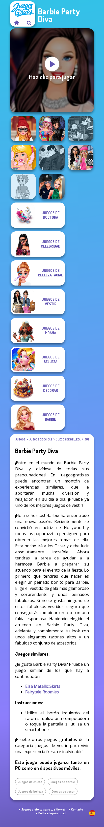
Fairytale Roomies (42, 692)
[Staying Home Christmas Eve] (23, 128)
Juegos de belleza (68, 439)
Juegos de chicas (40, 439)
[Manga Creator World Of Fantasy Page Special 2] (80, 128)
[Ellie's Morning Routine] (23, 157)
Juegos (20, 439)
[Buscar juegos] (29, 23)
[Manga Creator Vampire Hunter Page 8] (52, 157)
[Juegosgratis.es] (16, 23)
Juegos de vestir (63, 791)
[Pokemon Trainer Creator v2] (23, 186)
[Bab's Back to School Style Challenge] (80, 157)
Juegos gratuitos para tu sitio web (43, 809)
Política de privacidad (52, 813)
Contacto (77, 809)
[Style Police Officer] (52, 186)
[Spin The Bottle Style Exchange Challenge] (52, 128)
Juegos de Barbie (62, 782)
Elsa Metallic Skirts (42, 686)
